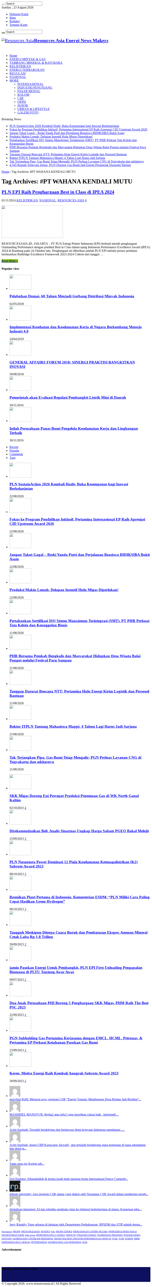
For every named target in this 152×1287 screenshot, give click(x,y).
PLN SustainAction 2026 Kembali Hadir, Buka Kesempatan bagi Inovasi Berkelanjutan (64, 126)
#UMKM (129, 1239)
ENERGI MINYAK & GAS (28, 59)
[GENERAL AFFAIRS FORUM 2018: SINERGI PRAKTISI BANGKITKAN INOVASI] (20, 354)
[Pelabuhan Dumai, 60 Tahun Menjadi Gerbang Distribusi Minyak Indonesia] (20, 288)
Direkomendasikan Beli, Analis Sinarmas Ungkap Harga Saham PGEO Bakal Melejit (79, 831)
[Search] (3, 4)
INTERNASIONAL (30, 84)
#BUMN (16, 1232)
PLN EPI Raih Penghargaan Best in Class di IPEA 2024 (58, 192)
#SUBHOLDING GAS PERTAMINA (64, 1242)
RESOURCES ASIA (71, 200)
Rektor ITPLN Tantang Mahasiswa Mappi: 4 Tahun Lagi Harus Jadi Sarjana (57, 158)
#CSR (121, 1239)
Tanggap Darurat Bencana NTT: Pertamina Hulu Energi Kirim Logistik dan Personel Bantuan (68, 154)
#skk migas (30, 1235)
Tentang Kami (18, 24)
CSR (20, 98)
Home (13, 55)
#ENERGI (45, 1232)
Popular (14, 450)
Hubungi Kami (19, 14)
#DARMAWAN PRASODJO (110, 1235)
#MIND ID (71, 1235)
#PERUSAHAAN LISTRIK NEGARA (90, 1232)
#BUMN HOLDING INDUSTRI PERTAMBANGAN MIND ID (82, 1239)
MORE (14, 80)
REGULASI (18, 73)
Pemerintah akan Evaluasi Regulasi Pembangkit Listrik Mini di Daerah (68, 397)
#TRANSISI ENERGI (86, 1235)
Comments (16, 454)
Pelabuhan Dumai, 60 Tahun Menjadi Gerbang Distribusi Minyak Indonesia (72, 296)
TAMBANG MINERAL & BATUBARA (36, 62)
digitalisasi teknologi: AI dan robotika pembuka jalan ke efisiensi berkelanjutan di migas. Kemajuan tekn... (76, 1209)
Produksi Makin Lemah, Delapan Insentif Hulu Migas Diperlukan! (51, 136)
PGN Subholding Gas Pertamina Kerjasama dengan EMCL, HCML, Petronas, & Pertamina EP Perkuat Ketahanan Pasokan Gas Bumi (76, 1040)
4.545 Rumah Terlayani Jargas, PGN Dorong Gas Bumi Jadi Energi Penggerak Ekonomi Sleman (70, 165)
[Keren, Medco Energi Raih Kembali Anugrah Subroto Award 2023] (20, 1065)
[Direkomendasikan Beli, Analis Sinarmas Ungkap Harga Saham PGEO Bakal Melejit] (20, 823)
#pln (53, 1232)
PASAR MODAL (28, 91)
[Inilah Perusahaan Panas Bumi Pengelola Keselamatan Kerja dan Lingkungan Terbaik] (20, 420)
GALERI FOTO (28, 112)
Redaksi (15, 21)
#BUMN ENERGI (64, 1232)
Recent (14, 447)
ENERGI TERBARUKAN (27, 69)
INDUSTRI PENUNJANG (34, 87)
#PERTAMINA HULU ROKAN (16, 1242)
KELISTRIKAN (20, 66)
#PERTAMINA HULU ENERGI (50, 1235)
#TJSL (115, 1239)
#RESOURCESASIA (30, 1232)
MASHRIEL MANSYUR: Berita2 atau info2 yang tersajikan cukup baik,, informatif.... (64, 1114)
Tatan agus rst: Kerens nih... (27, 1163)
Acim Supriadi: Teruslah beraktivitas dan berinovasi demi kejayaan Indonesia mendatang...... (67, 1129)
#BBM (137, 1239)
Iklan (13, 17)
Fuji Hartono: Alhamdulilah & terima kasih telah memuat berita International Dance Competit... (69, 1179)
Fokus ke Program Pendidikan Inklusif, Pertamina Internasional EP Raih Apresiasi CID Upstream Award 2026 (78, 129)
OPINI (21, 101)
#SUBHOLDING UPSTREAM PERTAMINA (32, 1239)
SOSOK (22, 105)
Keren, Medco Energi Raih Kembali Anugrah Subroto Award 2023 (64, 1073)
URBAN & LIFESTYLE (33, 109)
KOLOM (23, 94)
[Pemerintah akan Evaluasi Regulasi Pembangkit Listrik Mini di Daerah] (20, 389)
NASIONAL (18, 77)
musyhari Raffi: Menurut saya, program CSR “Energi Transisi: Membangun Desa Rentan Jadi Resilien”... (75, 1099)
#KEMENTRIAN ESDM (13, 1235)
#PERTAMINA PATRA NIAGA (122, 1232)
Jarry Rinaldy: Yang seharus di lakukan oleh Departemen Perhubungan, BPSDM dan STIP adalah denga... (76, 1224)
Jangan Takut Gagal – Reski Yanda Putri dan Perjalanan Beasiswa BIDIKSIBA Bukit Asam (67, 133)
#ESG (84, 1242)
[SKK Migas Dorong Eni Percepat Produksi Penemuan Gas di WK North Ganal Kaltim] (20, 788)
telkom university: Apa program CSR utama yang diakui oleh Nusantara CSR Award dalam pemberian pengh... (79, 1194)
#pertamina (7, 1232)
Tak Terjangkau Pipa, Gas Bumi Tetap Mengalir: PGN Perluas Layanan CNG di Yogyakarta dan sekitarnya (77, 161)
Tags (12, 457)
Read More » (10, 261)
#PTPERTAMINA (39, 1242)
